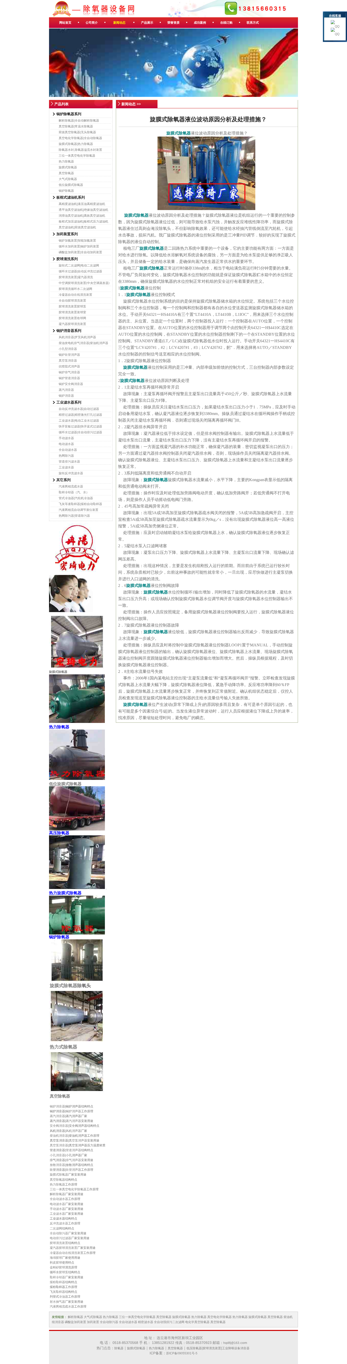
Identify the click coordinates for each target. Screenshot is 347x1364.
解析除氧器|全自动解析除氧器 (79, 120)
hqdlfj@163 (231, 1343)
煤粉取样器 (57, 1282)
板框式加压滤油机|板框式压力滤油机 (83, 221)
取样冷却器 (57, 1277)
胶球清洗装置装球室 (72, 312)
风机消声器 (73, 1131)
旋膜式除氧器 (68, 167)
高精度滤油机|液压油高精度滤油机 (82, 204)
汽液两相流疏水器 (71, 486)
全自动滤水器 (68, 450)
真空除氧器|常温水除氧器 (76, 126)
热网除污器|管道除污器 (74, 515)
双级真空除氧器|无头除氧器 (77, 132)
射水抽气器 (57, 1301)
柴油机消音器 (59, 1135)
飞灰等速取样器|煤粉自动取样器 (80, 504)
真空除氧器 (66, 173)
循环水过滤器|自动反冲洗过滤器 (80, 271)
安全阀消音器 (59, 1126)
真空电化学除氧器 (219, 1317)
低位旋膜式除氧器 (71, 185)
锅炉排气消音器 (69, 372)
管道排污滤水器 (69, 461)
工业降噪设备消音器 (235, 1348)
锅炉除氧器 (66, 190)
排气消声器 (73, 1160)
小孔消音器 (57, 1155)
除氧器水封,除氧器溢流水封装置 (80, 150)
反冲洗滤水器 (59, 1223)
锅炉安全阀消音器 (71, 384)
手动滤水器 (66, 438)
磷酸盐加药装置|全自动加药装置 (80, 252)
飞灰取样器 (57, 1292)
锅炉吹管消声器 (69, 355)
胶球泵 (63, 1272)
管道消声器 (73, 1150)
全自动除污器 (59, 1233)
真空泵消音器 (68, 360)
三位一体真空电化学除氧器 (77, 155)
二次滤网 (56, 1228)
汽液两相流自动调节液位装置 (78, 510)
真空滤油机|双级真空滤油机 (77, 227)
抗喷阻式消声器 (69, 366)
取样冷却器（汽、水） (74, 492)
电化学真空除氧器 (197, 1322)
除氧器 (118, 1348)
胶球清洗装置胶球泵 (72, 306)
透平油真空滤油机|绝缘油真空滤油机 (83, 210)
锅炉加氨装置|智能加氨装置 (77, 240)
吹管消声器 (73, 1170)
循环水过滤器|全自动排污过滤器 (80, 432)
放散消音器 (57, 1165)
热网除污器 (66, 455)
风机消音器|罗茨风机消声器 (77, 337)
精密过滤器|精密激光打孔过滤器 (80, 415)
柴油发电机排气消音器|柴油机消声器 (83, 343)
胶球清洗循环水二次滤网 (75, 289)
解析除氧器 (57, 1194)
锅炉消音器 (66, 395)
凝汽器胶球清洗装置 (72, 324)
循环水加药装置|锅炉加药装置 (79, 246)
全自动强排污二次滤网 (169, 1322)
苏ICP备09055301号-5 (181, 1353)
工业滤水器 (66, 467)
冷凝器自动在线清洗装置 (75, 294)
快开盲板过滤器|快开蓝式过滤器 (80, 426)
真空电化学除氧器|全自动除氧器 (80, 138)
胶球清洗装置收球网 (72, 318)
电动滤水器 (66, 444)
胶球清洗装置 (59, 1243)
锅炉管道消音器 (69, 378)
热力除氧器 (66, 161)
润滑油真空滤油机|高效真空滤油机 (82, 215)
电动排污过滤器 (60, 1238)
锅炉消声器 (73, 1111)
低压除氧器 (194, 1348)
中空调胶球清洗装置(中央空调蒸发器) (84, 283)
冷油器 (63, 1296)
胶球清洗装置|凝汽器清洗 (76, 277)
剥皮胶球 (56, 1262)
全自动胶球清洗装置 (72, 300)
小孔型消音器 (68, 349)
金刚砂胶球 (57, 1267)
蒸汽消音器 (66, 390)
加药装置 (93, 1322)
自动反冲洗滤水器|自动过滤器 (79, 409)
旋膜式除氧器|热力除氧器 (76, 144)
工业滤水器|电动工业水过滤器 (79, 420)
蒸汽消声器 (73, 1121)
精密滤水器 (145, 1322)
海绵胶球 (56, 1257)
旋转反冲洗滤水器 (71, 473)
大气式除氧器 (68, 179)
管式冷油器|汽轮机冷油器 (76, 498)
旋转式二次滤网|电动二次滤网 (79, 265)
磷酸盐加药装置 (75, 1322)
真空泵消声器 (78, 1140)
